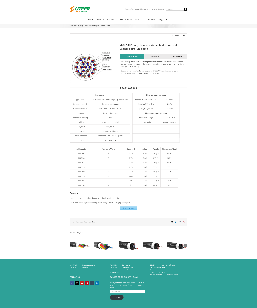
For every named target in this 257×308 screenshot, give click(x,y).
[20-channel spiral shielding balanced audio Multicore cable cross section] (92, 67)
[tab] (132, 56)
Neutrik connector (156, 275)
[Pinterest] (87, 283)
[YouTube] (82, 283)
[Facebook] (72, 283)
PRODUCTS (113, 265)
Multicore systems (116, 270)
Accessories (131, 270)
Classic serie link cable (157, 270)
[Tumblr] (92, 283)
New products (114, 272)
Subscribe (117, 297)
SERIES (152, 265)
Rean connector (172, 275)
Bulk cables (126, 265)
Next (184, 35)
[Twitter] (77, 283)
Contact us (84, 267)
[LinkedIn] (97, 283)
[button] (166, 19)
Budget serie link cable (167, 265)
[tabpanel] (153, 68)
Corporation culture (88, 265)
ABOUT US (73, 265)
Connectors (114, 267)
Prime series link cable (157, 272)
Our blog (73, 267)
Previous (177, 35)
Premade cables (128, 267)
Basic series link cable (157, 267)
